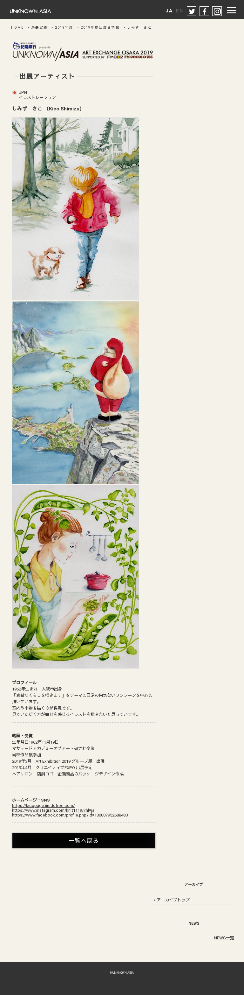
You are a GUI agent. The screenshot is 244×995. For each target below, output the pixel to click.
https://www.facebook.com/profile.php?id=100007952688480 (70, 815)
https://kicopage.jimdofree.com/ (43, 805)
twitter (192, 11)
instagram (217, 11)
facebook (204, 11)
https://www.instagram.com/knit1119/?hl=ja (53, 810)
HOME (17, 27)
